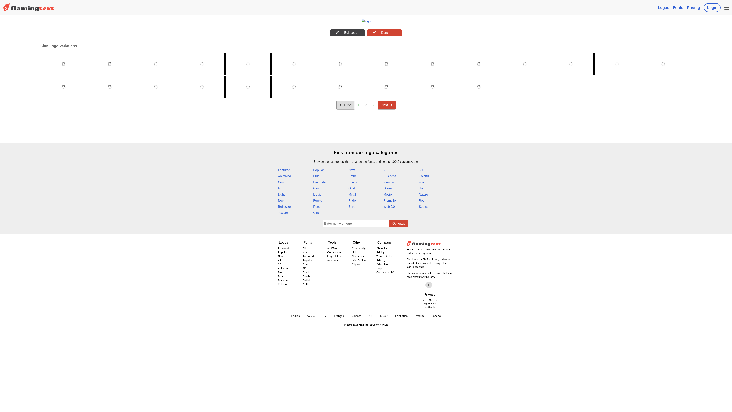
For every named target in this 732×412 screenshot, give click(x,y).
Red (422, 200)
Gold (351, 188)
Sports (423, 206)
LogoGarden (429, 303)
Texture (283, 212)
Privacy (380, 260)
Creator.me (334, 252)
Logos (663, 8)
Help (354, 252)
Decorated (320, 182)
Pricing (693, 8)
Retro (317, 206)
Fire (421, 182)
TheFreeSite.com (429, 300)
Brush (306, 276)
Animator (332, 260)
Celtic (306, 284)
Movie (388, 194)
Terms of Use (384, 256)
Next (384, 105)
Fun (280, 188)
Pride (352, 200)
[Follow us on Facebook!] (428, 285)
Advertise (382, 264)
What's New (359, 260)
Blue (316, 176)
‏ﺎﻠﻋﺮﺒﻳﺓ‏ (311, 315)
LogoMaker (334, 256)
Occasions (358, 256)
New (351, 170)
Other (317, 212)
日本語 (384, 315)
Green (388, 188)
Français (339, 315)
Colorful (424, 176)
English (295, 315)
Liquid (317, 194)
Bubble (307, 280)
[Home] (29, 7)
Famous (389, 182)
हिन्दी (370, 315)
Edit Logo (350, 32)
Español (436, 315)
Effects (353, 182)
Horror (423, 188)
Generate (398, 223)
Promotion (390, 200)
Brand (352, 176)
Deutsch (356, 315)
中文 (324, 315)
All (385, 170)
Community (359, 248)
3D (421, 170)
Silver (352, 206)
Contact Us (383, 272)
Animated (284, 176)
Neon (281, 200)
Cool (281, 182)
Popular (318, 170)
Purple (317, 200)
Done (385, 32)
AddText (332, 248)
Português (401, 315)
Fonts (678, 8)
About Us (382, 248)
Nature (423, 194)
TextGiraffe (429, 307)
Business (390, 176)
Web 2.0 (389, 206)
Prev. (347, 105)
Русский (420, 315)
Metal (352, 194)
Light (281, 194)
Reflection (285, 206)
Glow (316, 188)
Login (712, 8)
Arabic (306, 272)
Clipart (356, 264)
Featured (284, 170)
